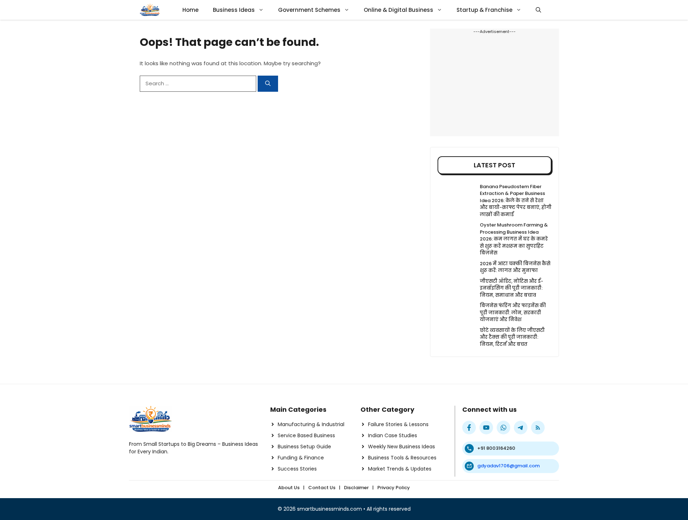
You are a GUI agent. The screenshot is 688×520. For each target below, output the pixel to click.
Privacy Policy (393, 487)
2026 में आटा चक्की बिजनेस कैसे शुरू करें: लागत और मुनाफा (515, 267)
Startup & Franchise (484, 10)
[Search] (268, 84)
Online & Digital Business (398, 10)
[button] (538, 10)
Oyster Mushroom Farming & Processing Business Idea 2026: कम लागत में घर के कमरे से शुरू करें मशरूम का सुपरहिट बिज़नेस (514, 238)
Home (190, 10)
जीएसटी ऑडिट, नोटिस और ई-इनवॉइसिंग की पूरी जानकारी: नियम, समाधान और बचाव (511, 288)
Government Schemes (309, 10)
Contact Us (321, 487)
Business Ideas (234, 10)
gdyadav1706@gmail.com (508, 465)
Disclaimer (356, 487)
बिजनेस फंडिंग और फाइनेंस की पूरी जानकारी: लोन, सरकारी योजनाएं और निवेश (513, 312)
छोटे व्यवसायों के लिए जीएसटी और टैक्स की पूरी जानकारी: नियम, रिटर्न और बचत (512, 337)
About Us (289, 487)
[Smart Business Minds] (150, 10)
